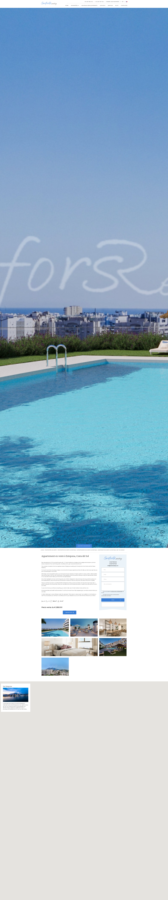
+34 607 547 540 (99, 1)
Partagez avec (69, 612)
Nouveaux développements (89, 5)
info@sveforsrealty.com (112, 565)
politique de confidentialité (116, 591)
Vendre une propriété (112, 1)
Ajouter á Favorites (83, 546)
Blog (116, 5)
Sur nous (102, 5)
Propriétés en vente (51, 550)
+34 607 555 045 (89, 1)
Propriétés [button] (74, 5)
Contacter (124, 5)
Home (66, 5)
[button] (126, 2)
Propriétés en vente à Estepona (67, 550)
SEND (112, 600)
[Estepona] (15, 695)
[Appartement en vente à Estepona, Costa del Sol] (55, 628)
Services (110, 5)
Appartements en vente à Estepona (87, 550)
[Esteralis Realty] (49, 3)
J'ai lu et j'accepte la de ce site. (112, 592)
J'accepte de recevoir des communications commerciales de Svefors (110, 595)
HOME (42, 550)
